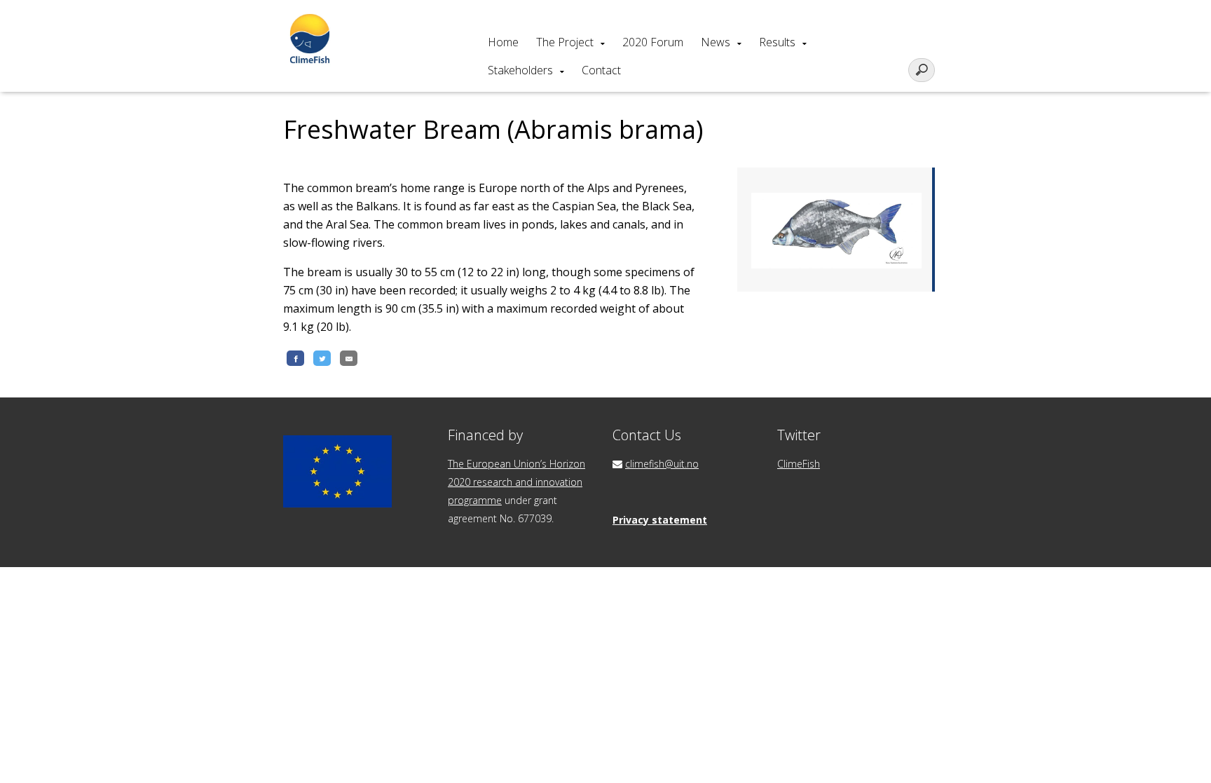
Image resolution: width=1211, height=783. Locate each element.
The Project (565, 42)
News (715, 42)
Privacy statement (660, 519)
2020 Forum (652, 42)
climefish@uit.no (662, 463)
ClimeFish (798, 463)
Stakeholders (520, 70)
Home (503, 42)
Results (777, 42)
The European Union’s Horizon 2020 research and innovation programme (516, 482)
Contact (601, 70)
